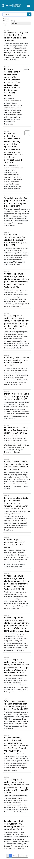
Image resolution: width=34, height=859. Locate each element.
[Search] (29, 14)
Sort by (13, 21)
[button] (5, 25)
